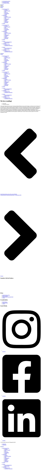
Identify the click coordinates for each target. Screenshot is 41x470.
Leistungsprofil (6, 18)
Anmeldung (4, 43)
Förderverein (6, 21)
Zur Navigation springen (6, 1)
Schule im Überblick (7, 17)
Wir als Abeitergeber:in (8, 48)
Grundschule (4, 15)
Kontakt (3, 23)
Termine (5, 14)
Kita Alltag (6, 12)
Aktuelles (5, 16)
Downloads (6, 22)
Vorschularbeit (6, 13)
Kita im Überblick (7, 10)
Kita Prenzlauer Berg (5, 448)
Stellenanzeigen (6, 42)
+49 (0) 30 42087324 (4, 283)
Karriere (3, 47)
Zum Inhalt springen (5, 2)
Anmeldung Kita (7, 44)
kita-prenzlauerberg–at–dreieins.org (6, 284)
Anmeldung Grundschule (8, 45)
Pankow (1, 7)
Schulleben (6, 19)
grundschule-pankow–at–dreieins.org (6, 290)
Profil (5, 11)
